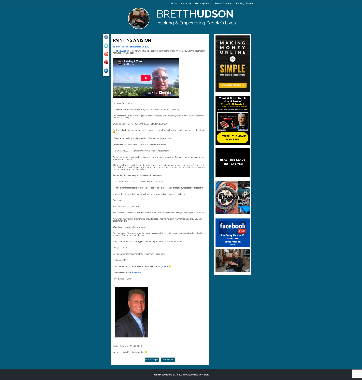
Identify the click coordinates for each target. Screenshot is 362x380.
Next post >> (168, 360)
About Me (186, 3)
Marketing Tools (203, 3)
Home (174, 3)
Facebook (136, 272)
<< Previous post (152, 360)
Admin (157, 374)
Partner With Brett (223, 3)
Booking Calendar (244, 3)
